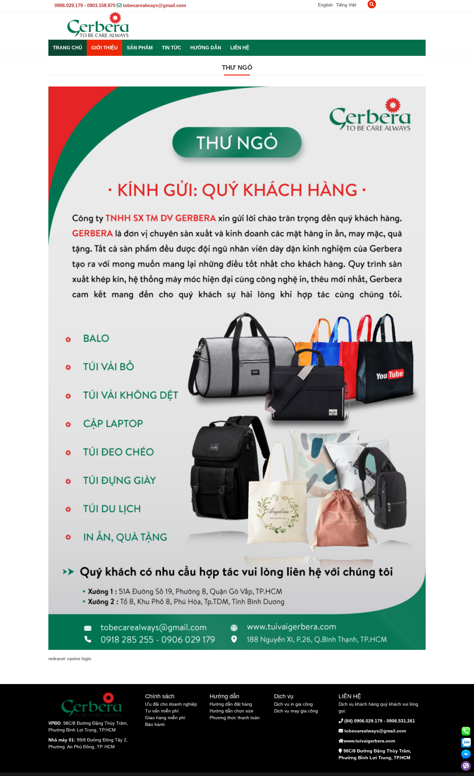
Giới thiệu (104, 47)
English (325, 4)
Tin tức (171, 47)
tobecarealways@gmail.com (154, 5)
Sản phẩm (140, 47)
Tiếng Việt (346, 4)
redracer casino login (69, 658)
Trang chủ (67, 47)
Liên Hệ (239, 47)
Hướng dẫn (205, 47)
